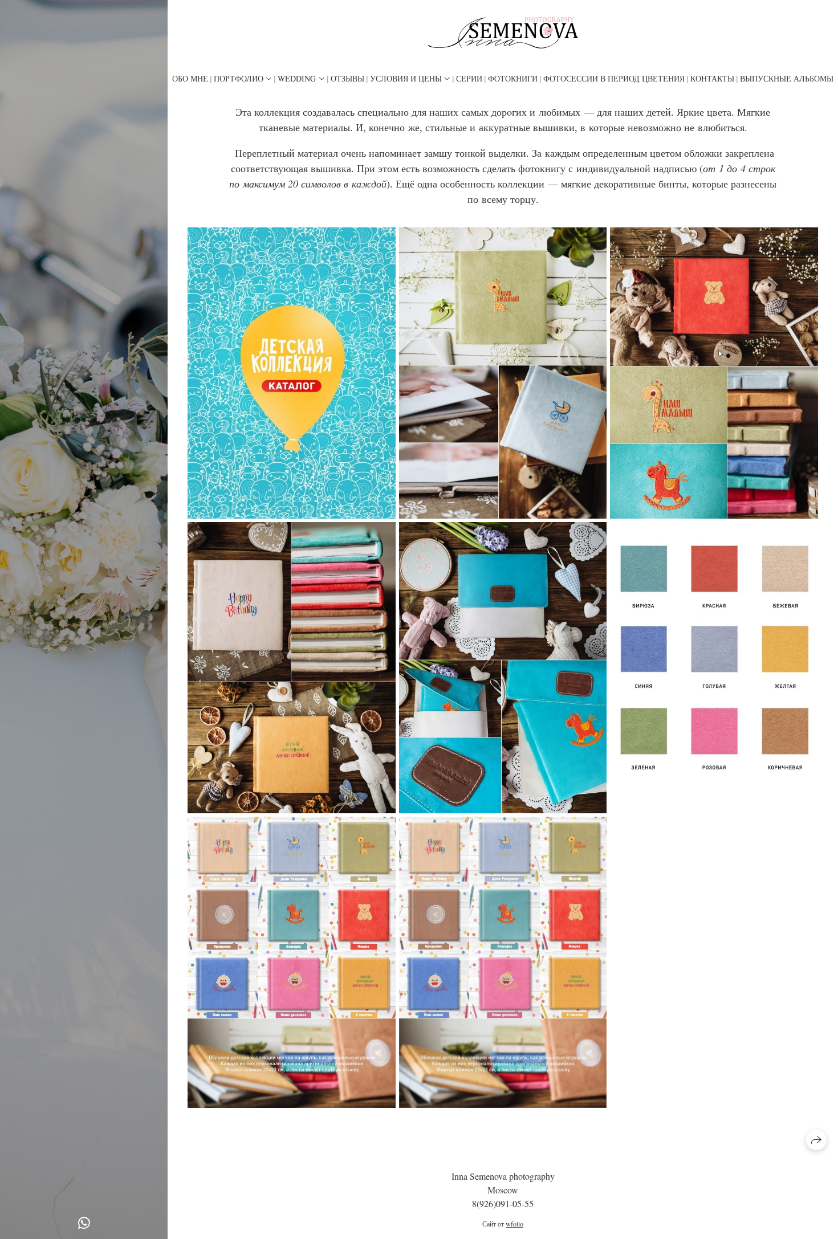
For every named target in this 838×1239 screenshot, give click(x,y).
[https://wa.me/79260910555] (84, 1223)
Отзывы (347, 78)
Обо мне (190, 78)
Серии (469, 78)
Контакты (712, 78)
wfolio (514, 1223)
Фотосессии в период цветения (614, 78)
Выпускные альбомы (786, 78)
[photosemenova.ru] (503, 32)
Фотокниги (513, 78)
